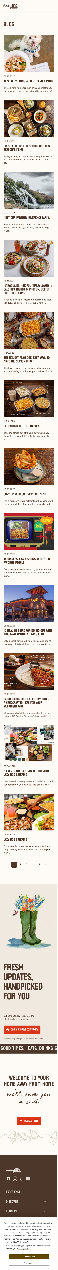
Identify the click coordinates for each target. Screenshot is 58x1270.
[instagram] (15, 1178)
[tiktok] (21, 1178)
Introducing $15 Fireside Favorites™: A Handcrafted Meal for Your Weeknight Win (28, 703)
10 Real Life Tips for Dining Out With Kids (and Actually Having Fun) (28, 632)
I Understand (29, 1257)
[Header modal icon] (49, 6)
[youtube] (28, 1178)
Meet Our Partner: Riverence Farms (27, 218)
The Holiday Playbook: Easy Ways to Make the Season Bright (27, 359)
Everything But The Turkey (21, 426)
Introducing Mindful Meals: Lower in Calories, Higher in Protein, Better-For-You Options (28, 289)
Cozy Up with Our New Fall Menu (25, 494)
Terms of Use (41, 1246)
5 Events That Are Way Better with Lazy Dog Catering (26, 773)
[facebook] (8, 1178)
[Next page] (45, 865)
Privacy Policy (23, 1248)
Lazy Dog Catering (15, 839)
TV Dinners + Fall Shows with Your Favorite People (27, 560)
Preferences (29, 1263)
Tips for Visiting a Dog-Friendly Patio (28, 81)
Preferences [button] (22, 1242)
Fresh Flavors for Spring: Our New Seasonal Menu (27, 148)
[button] (49, 6)
